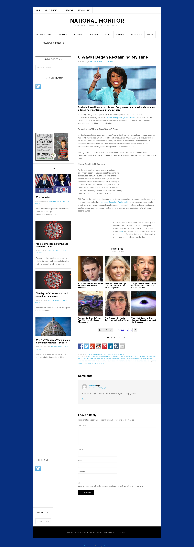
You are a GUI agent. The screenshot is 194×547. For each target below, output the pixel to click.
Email (81, 461)
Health (150, 34)
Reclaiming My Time (114, 361)
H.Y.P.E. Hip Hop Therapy (97, 359)
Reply (84, 399)
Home (38, 10)
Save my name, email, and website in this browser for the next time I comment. (110, 486)
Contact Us (68, 10)
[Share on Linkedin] (110, 346)
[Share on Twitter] (86, 346)
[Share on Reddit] (98, 346)
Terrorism (120, 34)
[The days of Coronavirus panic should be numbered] (53, 281)
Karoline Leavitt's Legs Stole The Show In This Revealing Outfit (115, 286)
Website (81, 472)
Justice (108, 34)
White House (105, 363)
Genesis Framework (104, 532)
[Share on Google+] (92, 346)
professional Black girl (97, 361)
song (121, 231)
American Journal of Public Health (115, 202)
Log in (124, 532)
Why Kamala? (42, 197)
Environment (94, 34)
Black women (140, 356)
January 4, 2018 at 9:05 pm (98, 388)
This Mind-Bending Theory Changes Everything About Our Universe (143, 320)
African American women (97, 356)
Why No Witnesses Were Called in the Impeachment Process (52, 341)
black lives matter (127, 356)
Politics (122, 354)
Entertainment (101, 354)
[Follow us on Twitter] (38, 86)
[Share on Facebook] (80, 346)
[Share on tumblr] (116, 346)
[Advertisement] (114, 44)
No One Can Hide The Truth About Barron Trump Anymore (90, 286)
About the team (51, 10)
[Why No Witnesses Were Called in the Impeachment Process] (53, 328)
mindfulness (82, 361)
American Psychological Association (122, 117)
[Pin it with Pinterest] (104, 346)
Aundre (92, 385)
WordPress (117, 532)
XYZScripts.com (107, 546)
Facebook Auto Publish (88, 546)
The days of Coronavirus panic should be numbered (52, 294)
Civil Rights (62, 34)
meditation (149, 359)
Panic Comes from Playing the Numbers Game (51, 245)
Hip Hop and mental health (115, 359)
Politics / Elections (44, 34)
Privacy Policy (84, 10)
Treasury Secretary (92, 363)
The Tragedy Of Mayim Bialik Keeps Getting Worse (117, 319)
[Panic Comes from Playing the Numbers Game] (53, 231)
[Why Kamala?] (53, 185)
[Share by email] (122, 346)
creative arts (151, 356)
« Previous (119, 330)
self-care (147, 361)
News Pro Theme (88, 532)
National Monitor (97, 21)
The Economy (78, 34)
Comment (82, 425)
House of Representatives (135, 359)
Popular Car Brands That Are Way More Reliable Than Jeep (89, 320)
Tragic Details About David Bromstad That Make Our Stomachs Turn (143, 286)
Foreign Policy (136, 34)
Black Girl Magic (113, 356)
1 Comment (108, 62)
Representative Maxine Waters (132, 361)
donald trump (83, 359)
